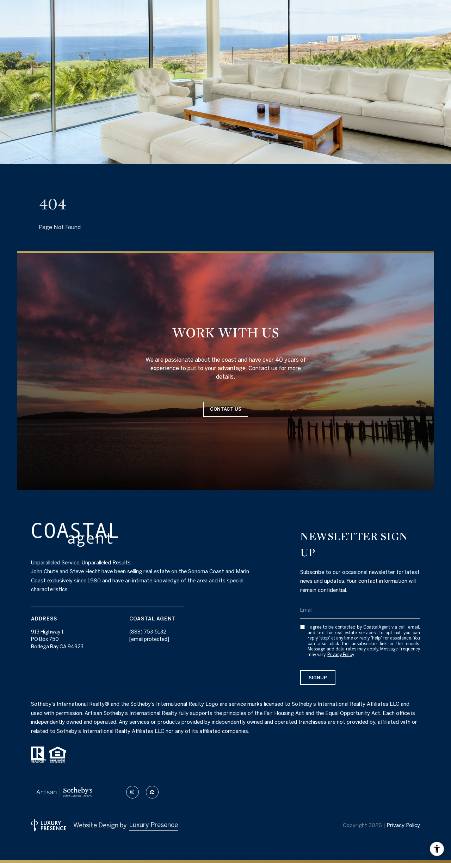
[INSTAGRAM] (132, 792)
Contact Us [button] (225, 409)
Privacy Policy (340, 654)
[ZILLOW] (152, 792)
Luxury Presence (153, 824)
